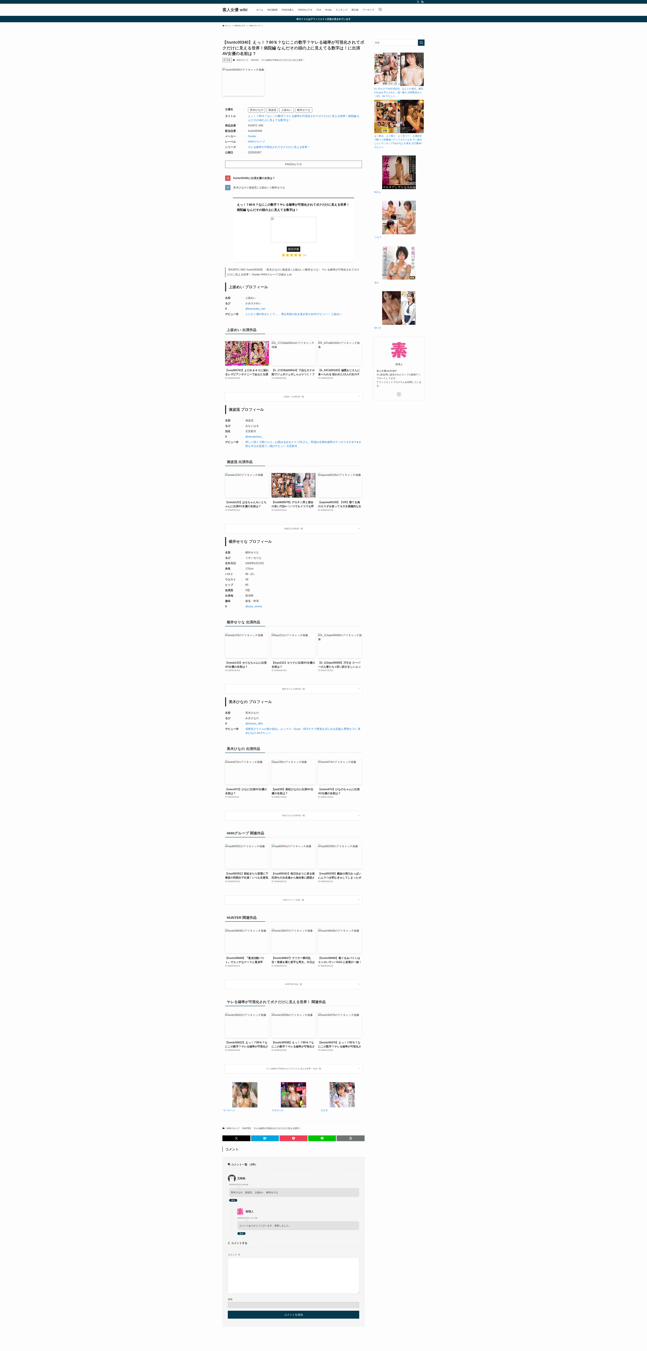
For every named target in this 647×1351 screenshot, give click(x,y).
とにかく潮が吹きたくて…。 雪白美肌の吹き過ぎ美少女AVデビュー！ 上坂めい (293, 314)
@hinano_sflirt (254, 723)
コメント (234, 1254)
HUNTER (255, 60)
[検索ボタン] (380, 10)
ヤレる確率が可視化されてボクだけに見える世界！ (282, 60)
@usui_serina (253, 606)
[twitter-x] (418, 2)
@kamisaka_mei (255, 308)
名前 (230, 1299)
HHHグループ (242, 60)
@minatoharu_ (254, 436)
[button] (236, 1138)
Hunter (252, 136)
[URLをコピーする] (351, 1138)
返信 (233, 1200)
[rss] (422, 2)
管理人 (249, 1211)
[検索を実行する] (421, 42)
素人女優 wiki (235, 10)
